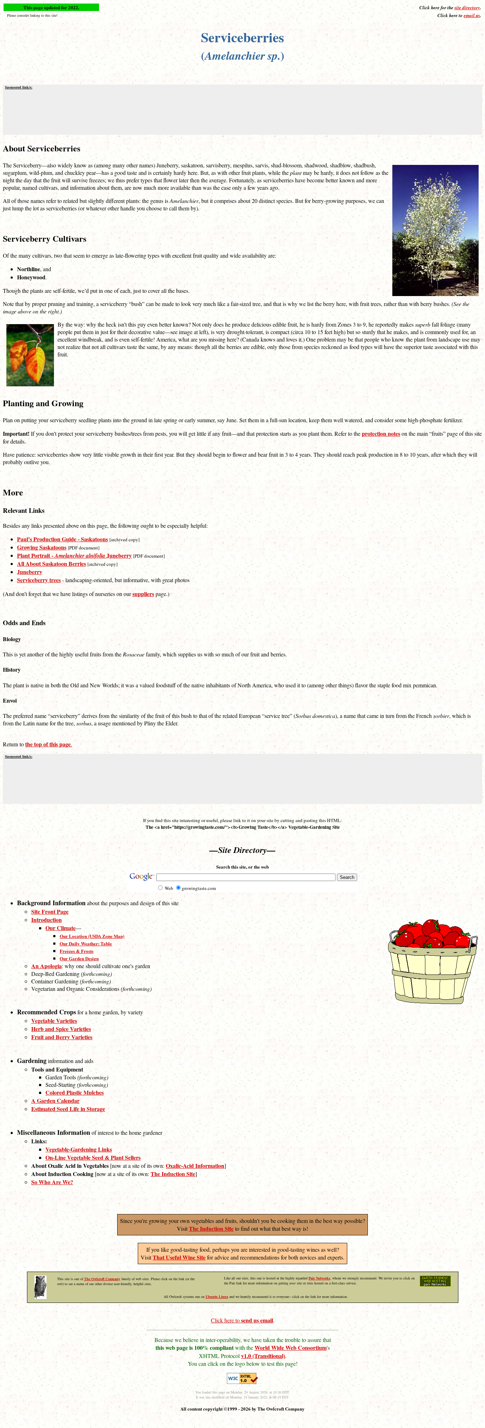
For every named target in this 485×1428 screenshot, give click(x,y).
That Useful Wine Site (179, 1257)
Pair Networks (319, 1278)
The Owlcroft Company (102, 1278)
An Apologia (46, 966)
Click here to (242, 1320)
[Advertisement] (242, 111)
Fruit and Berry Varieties (61, 1037)
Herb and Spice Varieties (61, 1029)
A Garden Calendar (55, 1100)
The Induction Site (211, 1228)
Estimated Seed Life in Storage (68, 1109)
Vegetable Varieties (54, 1020)
